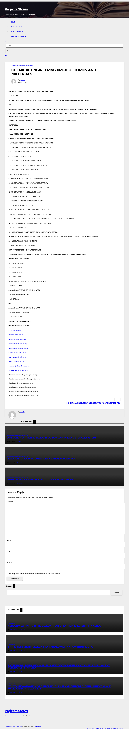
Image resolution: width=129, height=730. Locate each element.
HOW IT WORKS (17, 31)
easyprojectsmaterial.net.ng (17, 352)
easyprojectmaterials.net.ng (17, 343)
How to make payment (20, 36)
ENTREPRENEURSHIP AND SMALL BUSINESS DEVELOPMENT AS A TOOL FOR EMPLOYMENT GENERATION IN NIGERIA (59, 666)
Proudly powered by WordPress (13, 726)
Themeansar (37, 726)
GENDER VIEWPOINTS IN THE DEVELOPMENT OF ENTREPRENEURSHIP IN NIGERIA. (54, 625)
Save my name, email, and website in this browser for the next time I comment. (35, 573)
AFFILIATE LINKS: (14, 330)
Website (9, 562)
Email (9, 551)
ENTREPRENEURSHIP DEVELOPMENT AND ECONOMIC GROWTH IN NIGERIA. (50, 646)
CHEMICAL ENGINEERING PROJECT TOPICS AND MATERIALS (94, 403)
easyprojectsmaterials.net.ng (18, 348)
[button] (5, 41)
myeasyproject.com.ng (16, 335)
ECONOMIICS (12, 623)
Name (9, 540)
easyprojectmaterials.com (17, 339)
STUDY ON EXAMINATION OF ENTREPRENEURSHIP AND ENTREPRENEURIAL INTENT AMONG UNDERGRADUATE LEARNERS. (59, 687)
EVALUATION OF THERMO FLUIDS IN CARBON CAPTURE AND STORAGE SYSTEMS (51, 437)
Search (9, 586)
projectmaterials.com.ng (16, 361)
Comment (10, 502)
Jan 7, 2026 (13, 629)
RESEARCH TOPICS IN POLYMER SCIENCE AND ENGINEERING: (41, 458)
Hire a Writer (16, 27)
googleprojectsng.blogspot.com (18, 366)
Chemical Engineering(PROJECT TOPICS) (22, 65)
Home (13, 22)
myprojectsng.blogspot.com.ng (18, 370)
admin (23, 80)
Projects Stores (16, 9)
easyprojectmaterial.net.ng (17, 357)
